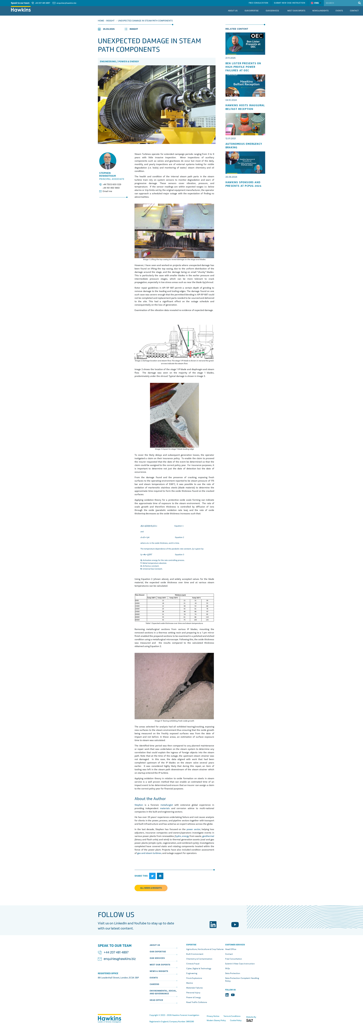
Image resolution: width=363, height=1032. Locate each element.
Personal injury (193, 992)
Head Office (156, 1000)
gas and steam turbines (149, 853)
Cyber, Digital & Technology (198, 968)
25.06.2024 (231, 177)
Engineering (191, 973)
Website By (251, 1017)
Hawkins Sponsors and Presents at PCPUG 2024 (243, 184)
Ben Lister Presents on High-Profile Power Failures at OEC (243, 67)
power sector (193, 829)
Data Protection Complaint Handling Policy (242, 979)
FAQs (227, 968)
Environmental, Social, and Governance (163, 992)
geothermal (208, 836)
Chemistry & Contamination (199, 959)
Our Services (157, 958)
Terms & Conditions (231, 1016)
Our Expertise (158, 951)
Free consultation (233, 959)
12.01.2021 (230, 138)
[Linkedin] (213, 924)
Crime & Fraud (192, 964)
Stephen (139, 805)
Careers (154, 984)
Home (101, 20)
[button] (152, 876)
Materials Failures (194, 988)
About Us (155, 945)
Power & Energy (193, 997)
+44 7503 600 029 (112, 184)
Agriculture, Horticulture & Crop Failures (205, 949)
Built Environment (194, 954)
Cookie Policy (235, 1020)
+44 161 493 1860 (111, 187)
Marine (189, 983)
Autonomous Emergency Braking (243, 145)
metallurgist (167, 805)
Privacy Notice (213, 1016)
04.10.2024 (231, 100)
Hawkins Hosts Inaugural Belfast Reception (245, 107)
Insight (110, 20)
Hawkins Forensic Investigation (185, 1015)
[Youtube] (235, 924)
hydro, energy (182, 836)
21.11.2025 (230, 58)
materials (164, 808)
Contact (229, 954)
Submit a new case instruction (240, 964)
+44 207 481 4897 (42, 3)
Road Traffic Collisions (196, 1002)
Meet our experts (160, 965)
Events (154, 978)
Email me (107, 191)
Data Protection (232, 973)
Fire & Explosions (194, 978)
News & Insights (159, 971)
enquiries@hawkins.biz (66, 3)
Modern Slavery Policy (216, 1020)
